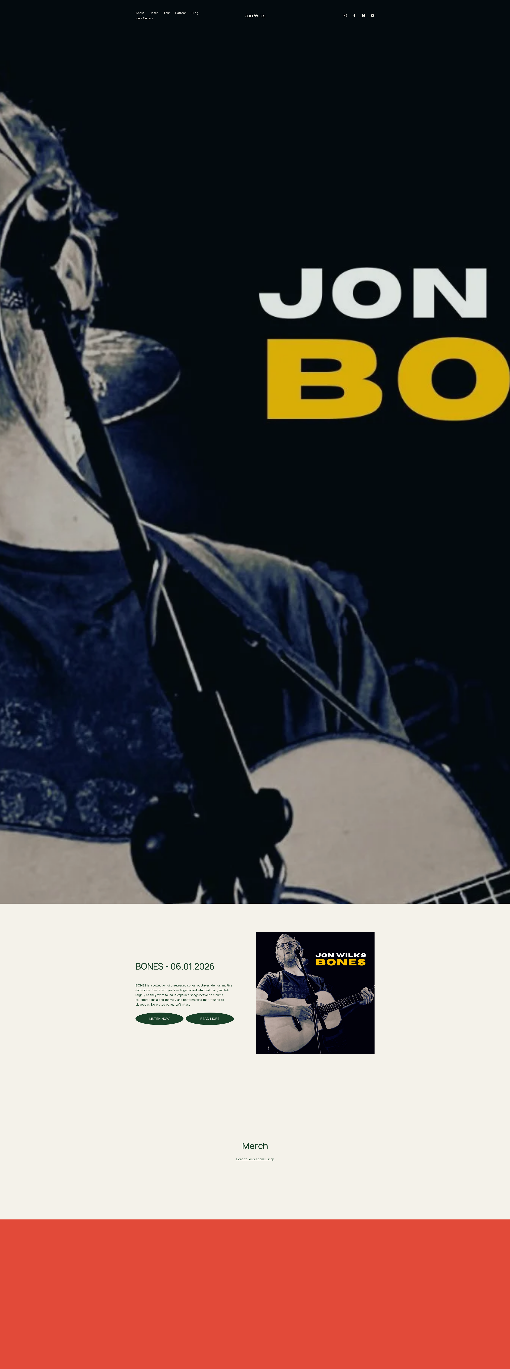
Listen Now (159, 1019)
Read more (209, 1019)
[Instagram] (345, 16)
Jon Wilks (255, 15)
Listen (154, 13)
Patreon (180, 13)
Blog (194, 13)
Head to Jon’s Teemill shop (255, 1159)
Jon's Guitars (144, 18)
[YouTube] (373, 16)
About (139, 13)
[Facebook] (354, 16)
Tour (166, 13)
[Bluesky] (363, 16)
